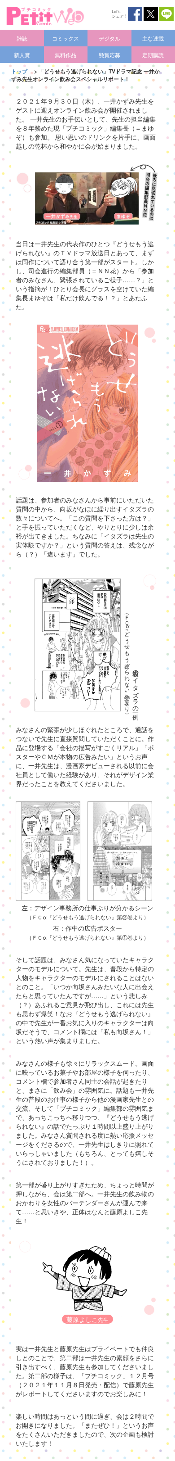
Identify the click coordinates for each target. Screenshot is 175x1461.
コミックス (65, 38)
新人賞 (22, 55)
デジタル (109, 38)
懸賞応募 (109, 55)
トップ (19, 71)
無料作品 (65, 55)
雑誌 (22, 38)
